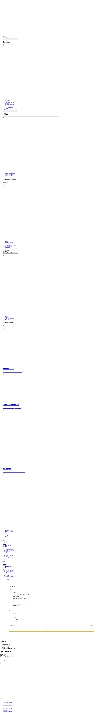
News (4, 540)
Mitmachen (8, 552)
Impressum (5, 703)
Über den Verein (9, 549)
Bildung (4, 542)
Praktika (7, 554)
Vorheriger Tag (12, 625)
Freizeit (4, 544)
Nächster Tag (91, 625)
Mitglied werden (9, 555)
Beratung (5, 541)
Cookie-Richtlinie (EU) (8, 702)
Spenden (5, 546)
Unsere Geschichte (10, 550)
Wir (3, 547)
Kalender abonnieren (50, 629)
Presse (7, 556)
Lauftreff (15, 617)
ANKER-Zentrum (7, 545)
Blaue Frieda (8, 551)
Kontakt (7, 557)
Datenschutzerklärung (7, 705)
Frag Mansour (16, 596)
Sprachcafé (15, 605)
